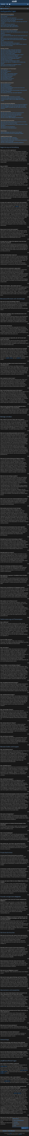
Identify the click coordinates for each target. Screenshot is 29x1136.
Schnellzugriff (7, 4)
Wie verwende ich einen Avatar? (7, 41)
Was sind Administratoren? (6, 84)
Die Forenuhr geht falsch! (6, 34)
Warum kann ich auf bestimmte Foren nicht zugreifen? (11, 57)
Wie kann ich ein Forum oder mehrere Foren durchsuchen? (12, 112)
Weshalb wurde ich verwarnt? (6, 59)
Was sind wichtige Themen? (6, 77)
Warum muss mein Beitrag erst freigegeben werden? (11, 64)
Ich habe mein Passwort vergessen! (8, 24)
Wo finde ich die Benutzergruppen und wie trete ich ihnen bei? (13, 87)
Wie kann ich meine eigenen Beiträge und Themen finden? (12, 117)
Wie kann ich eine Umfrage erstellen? (8, 53)
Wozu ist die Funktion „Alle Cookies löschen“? (10, 26)
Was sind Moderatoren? (5, 85)
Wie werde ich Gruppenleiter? (6, 88)
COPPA (17, 206)
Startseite (3, 4)
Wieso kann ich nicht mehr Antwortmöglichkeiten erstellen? (12, 54)
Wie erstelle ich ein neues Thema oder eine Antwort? (11, 49)
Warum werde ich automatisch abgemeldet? (9, 25)
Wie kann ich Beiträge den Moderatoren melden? (10, 60)
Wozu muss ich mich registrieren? (7, 15)
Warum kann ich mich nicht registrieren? (8, 17)
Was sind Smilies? (4, 72)
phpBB (10, 1133)
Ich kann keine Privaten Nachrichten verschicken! (10, 96)
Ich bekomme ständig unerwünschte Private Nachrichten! (12, 98)
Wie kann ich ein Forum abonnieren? (8, 126)
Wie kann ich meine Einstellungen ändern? (9, 30)
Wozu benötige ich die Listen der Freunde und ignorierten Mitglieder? (14, 104)
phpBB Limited (9, 358)
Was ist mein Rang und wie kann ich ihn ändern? (10, 43)
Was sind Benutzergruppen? (6, 86)
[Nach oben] (28, 163)
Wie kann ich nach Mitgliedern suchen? (8, 116)
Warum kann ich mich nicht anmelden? (8, 20)
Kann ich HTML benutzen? (6, 71)
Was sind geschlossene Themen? (7, 78)
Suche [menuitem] (27, 9)
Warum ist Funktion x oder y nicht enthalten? (9, 138)
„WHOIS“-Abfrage (17, 1093)
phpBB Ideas (7, 1081)
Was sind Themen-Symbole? (6, 79)
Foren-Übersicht (5, 8)
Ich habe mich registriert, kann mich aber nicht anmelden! (12, 19)
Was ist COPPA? (4, 16)
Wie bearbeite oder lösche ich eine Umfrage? (9, 55)
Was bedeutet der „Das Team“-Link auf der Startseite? (11, 92)
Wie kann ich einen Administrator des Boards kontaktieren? (12, 142)
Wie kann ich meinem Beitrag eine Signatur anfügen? (11, 52)
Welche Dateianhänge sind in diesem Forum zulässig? (11, 132)
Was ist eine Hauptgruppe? (6, 91)
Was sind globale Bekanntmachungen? (8, 74)
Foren (10, 4)
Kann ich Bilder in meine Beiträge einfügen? (9, 73)
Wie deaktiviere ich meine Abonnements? (9, 127)
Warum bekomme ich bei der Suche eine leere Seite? (11, 115)
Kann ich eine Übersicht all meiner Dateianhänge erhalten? (12, 133)
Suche (2, 6)
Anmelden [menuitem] (28, 4)
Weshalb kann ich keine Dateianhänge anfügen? (10, 58)
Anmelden (8, 6)
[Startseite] (14, 1)
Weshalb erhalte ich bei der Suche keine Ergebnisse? (11, 113)
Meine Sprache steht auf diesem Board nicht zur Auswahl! (12, 38)
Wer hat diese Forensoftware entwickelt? (9, 137)
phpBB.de (19, 358)
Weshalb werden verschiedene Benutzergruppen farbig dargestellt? (14, 90)
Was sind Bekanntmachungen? (7, 76)
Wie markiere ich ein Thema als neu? (8, 65)
